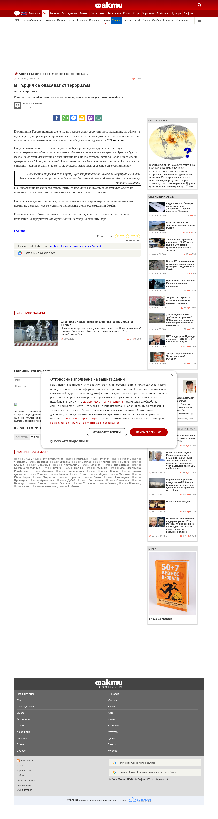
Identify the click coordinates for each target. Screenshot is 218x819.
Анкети (112, 744)
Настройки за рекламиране (83, 418)
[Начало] (108, 5)
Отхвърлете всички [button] (107, 432)
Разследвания (69, 13)
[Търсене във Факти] (199, 5)
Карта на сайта (24, 770)
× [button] (171, 375)
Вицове (21, 750)
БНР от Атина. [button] (116, 140)
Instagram (66, 246)
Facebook (54, 246)
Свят (45, 13)
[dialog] (109, 409)
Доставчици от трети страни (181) (104, 401)
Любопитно (163, 13)
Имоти (94, 13)
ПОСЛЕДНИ (22, 437)
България (34, 13)
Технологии (114, 13)
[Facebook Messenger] (73, 118)
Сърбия (156, 20)
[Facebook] (56, 118)
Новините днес (25, 693)
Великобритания (32, 20)
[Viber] (90, 118)
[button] (69, 441)
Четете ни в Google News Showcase (137, 763)
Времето (22, 744)
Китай (137, 20)
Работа (20, 775)
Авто (102, 13)
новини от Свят (166, 196)
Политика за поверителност (102, 422)
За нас (20, 765)
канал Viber (91, 246)
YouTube (78, 246)
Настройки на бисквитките (67, 422)
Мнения (54, 13)
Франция (82, 20)
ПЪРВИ (35, 437)
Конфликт (188, 13)
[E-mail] (82, 118)
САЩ (17, 20)
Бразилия (168, 20)
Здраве (112, 738)
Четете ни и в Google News (39, 252)
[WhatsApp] (65, 118)
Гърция (105, 20)
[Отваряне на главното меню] (17, 5)
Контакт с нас (24, 785)
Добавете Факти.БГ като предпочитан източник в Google (148, 772)
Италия (61, 20)
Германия (49, 20)
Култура (176, 13)
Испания (94, 20)
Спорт (136, 13)
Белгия (127, 20)
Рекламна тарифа (26, 780)
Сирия (146, 20)
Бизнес (84, 13)
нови (191, 428)
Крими (126, 13)
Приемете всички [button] (148, 432)
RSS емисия (27, 760)
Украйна (116, 20)
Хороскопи (148, 13)
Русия (71, 20)
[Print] (98, 118)
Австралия (182, 20)
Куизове (112, 750)
